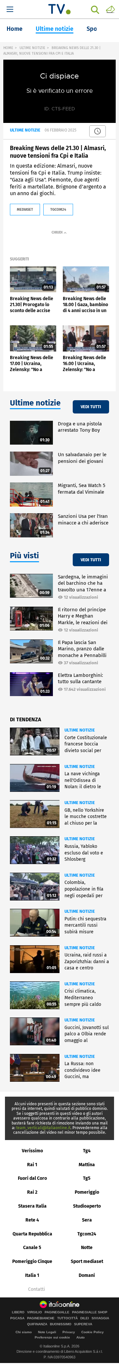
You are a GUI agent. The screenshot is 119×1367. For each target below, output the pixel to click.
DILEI (84, 1318)
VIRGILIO (34, 1312)
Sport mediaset (87, 1261)
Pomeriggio (87, 1192)
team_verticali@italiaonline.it (43, 1127)
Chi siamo (24, 1332)
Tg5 (87, 1178)
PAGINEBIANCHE (41, 1318)
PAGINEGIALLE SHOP (89, 1312)
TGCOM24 (58, 209)
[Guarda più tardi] (97, 131)
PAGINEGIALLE (57, 1312)
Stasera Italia (32, 1206)
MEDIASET (25, 209)
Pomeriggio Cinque (32, 1261)
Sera (87, 1220)
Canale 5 (32, 1247)
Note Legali (47, 1332)
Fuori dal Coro (32, 1178)
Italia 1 (32, 1275)
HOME (8, 48)
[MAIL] (110, 9)
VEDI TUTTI (91, 406)
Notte (87, 1247)
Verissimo (32, 1151)
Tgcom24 (86, 1234)
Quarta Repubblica (32, 1234)
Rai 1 (32, 1165)
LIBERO (18, 1312)
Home (14, 28)
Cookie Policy (92, 1332)
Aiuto (80, 1337)
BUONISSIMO (60, 1324)
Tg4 (87, 1151)
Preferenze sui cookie (52, 1337)
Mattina (87, 1165)
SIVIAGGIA (100, 1318)
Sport (94, 28)
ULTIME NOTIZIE (32, 48)
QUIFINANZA (37, 1324)
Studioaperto (87, 1206)
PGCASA (17, 1318)
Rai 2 (32, 1192)
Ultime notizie (54, 28)
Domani (87, 1275)
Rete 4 (32, 1220)
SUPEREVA (83, 1324)
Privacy (68, 1332)
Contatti (36, 1289)
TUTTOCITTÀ (67, 1318)
